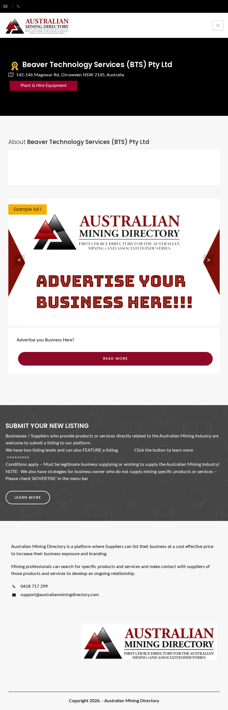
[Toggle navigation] (218, 25)
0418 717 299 (33, 586)
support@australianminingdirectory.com (60, 595)
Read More (115, 358)
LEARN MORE (27, 497)
